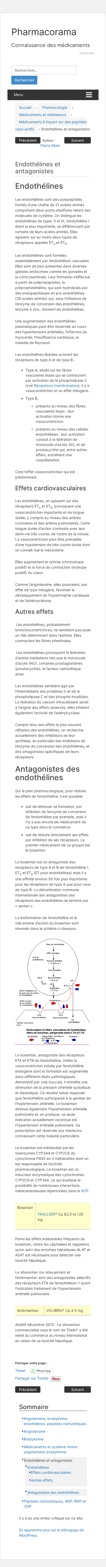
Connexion (87, 53)
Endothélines (38, 1467)
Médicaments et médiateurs (42, 114)
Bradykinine (33, 1439)
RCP (85, 1191)
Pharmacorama (43, 31)
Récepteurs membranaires (56, 385)
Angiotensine (34, 1431)
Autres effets (41, 1480)
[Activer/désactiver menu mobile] (89, 95)
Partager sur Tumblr (32, 1378)
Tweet (20, 1370)
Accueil (25, 107)
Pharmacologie (54, 107)
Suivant (77, 140)
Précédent (28, 140)
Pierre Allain (50, 145)
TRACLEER (46, 1214)
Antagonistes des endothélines (53, 1492)
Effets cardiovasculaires (51, 1472)
